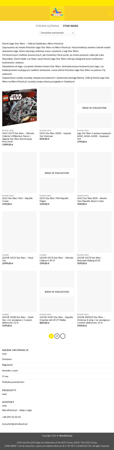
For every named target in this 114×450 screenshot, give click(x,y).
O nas (5, 376)
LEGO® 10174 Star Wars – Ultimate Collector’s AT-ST (56, 259)
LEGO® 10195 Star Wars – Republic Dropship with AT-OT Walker (56, 318)
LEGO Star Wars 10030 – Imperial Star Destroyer (55, 134)
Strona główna (47, 26)
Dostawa (7, 359)
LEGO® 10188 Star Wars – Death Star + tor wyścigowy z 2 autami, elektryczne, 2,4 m (18, 320)
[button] (4, 13)
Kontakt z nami (10, 370)
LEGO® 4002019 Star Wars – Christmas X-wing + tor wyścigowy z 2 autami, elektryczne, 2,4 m (93, 320)
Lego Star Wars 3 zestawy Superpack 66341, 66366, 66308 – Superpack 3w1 (94, 136)
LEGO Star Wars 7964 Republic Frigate (54, 199)
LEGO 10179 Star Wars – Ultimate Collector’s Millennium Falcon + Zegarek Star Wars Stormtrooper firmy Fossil (18, 137)
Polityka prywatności (13, 382)
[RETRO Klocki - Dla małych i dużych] (57, 13)
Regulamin (7, 365)
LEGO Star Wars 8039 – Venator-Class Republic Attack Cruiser (92, 199)
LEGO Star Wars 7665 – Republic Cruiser (17, 199)
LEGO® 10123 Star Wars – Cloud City (17, 259)
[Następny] (62, 336)
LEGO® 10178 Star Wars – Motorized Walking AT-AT (89, 259)
